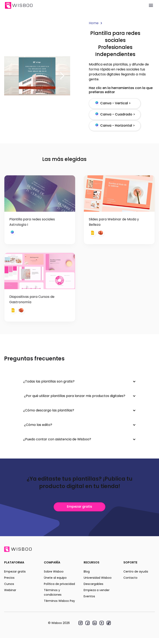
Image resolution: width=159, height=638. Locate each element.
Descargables (93, 584)
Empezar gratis (79, 506)
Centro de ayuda (135, 571)
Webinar (10, 590)
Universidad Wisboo (98, 578)
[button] (62, 75)
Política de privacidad (59, 584)
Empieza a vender (97, 590)
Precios (9, 578)
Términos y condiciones (52, 592)
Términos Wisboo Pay (59, 601)
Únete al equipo (55, 578)
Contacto (130, 578)
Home (94, 23)
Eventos (89, 596)
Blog (87, 571)
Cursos (9, 584)
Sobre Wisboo (54, 571)
